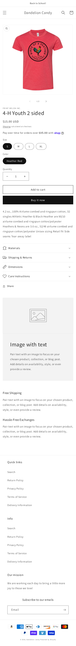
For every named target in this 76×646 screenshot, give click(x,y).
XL (41, 146)
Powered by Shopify (48, 639)
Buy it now (38, 200)
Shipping (7, 126)
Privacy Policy (15, 488)
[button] (5, 13)
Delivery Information (19, 505)
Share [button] (10, 286)
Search (11, 472)
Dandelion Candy (33, 639)
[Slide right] (46, 101)
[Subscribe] (64, 610)
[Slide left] (30, 101)
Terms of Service (17, 496)
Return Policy (15, 480)
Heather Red (14, 161)
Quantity (7, 169)
